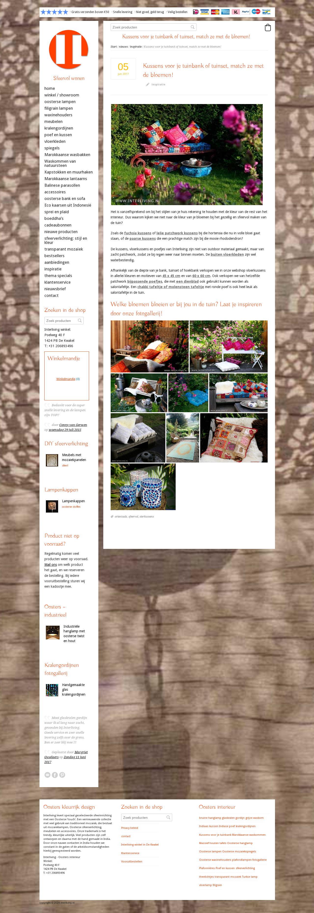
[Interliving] (68, 72)
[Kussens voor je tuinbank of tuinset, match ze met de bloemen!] (187, 154)
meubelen (53, 121)
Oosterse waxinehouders (215, 859)
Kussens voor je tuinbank (215, 834)
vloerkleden (54, 141)
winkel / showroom (61, 95)
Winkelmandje (65, 379)
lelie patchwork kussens (177, 233)
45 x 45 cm (171, 276)
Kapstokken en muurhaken (68, 172)
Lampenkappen (73, 501)
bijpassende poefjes (144, 281)
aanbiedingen (56, 262)
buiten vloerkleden (227, 254)
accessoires (55, 192)
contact (51, 295)
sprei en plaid (56, 212)
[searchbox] (153, 27)
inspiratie (136, 46)
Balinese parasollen (62, 185)
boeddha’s (54, 218)
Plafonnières (207, 868)
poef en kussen (58, 135)
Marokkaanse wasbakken (67, 155)
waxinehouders (58, 115)
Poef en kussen (225, 868)
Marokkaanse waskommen (249, 834)
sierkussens (147, 516)
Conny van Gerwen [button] (73, 425)
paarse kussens (143, 238)
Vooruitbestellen (131, 861)
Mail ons (50, 565)
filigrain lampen (58, 108)
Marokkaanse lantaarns (65, 179)
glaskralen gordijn (233, 818)
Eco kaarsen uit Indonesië (67, 205)
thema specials (58, 276)
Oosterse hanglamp (240, 843)
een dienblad (187, 281)
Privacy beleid (129, 828)
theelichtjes (206, 876)
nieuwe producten (61, 232)
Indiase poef (227, 826)
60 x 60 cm (201, 276)
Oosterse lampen (210, 851)
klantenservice (57, 282)
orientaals (121, 516)
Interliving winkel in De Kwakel (140, 844)
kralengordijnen (58, 128)
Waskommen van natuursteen (60, 163)
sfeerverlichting (245, 868)
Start (114, 46)
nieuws (123, 46)
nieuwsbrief (55, 289)
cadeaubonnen (57, 225)
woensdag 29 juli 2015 (65, 430)
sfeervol (133, 516)
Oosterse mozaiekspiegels (239, 851)
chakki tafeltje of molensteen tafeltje (170, 287)
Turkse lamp (250, 876)
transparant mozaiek (228, 876)
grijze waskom (255, 818)
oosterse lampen (60, 102)
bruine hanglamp (210, 818)
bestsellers (54, 256)
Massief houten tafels (212, 843)
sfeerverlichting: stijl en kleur (65, 240)
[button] (268, 27)
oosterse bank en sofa (64, 199)
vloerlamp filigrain (210, 885)
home (49, 88)
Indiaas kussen (208, 826)
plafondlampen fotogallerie (249, 859)
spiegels (52, 148)
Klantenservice (130, 853)
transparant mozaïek (63, 249)
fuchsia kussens (137, 233)
